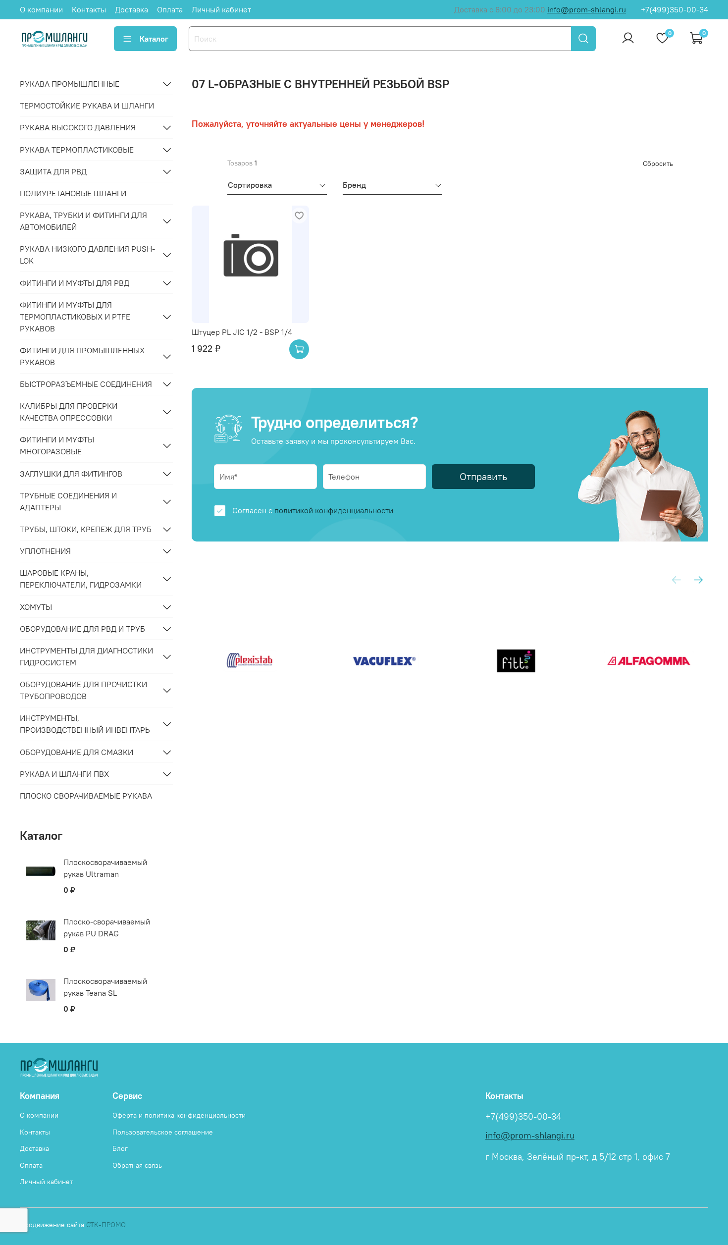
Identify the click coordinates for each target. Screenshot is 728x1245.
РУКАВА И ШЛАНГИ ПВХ (64, 774)
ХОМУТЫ (36, 607)
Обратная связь (137, 1165)
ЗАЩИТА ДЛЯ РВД (53, 171)
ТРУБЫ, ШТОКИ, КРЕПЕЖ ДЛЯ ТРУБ (86, 529)
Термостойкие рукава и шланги (87, 105)
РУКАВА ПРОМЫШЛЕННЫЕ (69, 84)
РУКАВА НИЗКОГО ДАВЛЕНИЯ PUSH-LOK (87, 255)
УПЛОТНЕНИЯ (45, 551)
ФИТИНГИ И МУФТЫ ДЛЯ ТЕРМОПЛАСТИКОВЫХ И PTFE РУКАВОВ (75, 316)
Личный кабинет (221, 9)
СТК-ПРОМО (106, 1224)
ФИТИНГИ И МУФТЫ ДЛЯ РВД (74, 283)
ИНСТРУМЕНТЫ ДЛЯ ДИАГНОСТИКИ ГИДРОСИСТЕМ (86, 656)
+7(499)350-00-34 (674, 9)
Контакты (89, 9)
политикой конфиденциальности (333, 510)
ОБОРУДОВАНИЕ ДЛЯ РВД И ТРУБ (82, 629)
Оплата (170, 9)
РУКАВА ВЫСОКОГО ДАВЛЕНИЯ (78, 127)
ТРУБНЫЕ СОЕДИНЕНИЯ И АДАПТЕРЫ (68, 501)
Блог (120, 1148)
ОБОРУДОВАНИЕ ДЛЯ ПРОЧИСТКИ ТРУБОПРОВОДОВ (83, 690)
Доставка (131, 9)
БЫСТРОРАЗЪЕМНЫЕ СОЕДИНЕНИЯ (86, 384)
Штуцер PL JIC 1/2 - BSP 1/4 (242, 332)
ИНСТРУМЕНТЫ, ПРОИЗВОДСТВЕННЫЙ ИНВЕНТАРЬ (85, 724)
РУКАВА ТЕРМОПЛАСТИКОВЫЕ (77, 150)
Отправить (483, 476)
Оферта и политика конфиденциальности (179, 1115)
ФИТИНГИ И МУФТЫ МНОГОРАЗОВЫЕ (57, 445)
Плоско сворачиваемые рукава (86, 796)
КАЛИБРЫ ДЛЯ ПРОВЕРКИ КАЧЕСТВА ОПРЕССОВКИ (68, 412)
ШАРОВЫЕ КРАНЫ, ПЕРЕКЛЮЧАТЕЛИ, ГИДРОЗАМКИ (81, 579)
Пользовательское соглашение (162, 1132)
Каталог (154, 39)
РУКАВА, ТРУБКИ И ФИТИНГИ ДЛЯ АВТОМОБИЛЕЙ (83, 221)
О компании (41, 9)
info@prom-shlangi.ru (586, 9)
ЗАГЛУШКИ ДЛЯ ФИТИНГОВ (71, 474)
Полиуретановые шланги (73, 193)
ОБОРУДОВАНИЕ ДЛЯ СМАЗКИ (76, 752)
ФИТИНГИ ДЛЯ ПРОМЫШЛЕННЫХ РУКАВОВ (82, 356)
